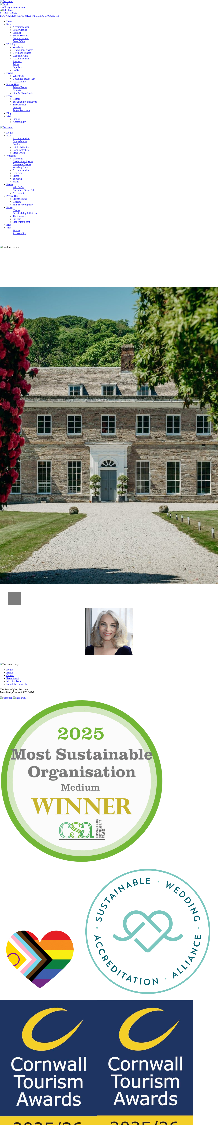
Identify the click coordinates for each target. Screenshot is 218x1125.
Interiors (17, 107)
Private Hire (12, 84)
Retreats (17, 90)
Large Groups (20, 29)
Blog (8, 113)
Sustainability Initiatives (25, 101)
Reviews (17, 61)
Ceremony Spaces (22, 52)
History (16, 98)
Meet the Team (13, 681)
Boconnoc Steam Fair (24, 78)
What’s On (18, 75)
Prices (16, 64)
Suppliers (17, 67)
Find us (16, 119)
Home (9, 21)
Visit (8, 116)
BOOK (8, 15)
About (9, 672)
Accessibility (19, 81)
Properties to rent (21, 110)
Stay (8, 24)
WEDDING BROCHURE (38, 15)
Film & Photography (23, 93)
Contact (10, 675)
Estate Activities (21, 35)
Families (17, 32)
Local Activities (21, 38)
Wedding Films (20, 55)
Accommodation (21, 27)
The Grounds (19, 104)
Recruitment (12, 678)
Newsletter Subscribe (17, 684)
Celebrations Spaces (23, 50)
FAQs (16, 70)
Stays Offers (19, 41)
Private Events (20, 87)
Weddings (11, 44)
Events (9, 73)
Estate (9, 96)
